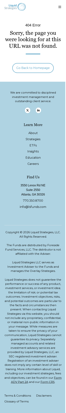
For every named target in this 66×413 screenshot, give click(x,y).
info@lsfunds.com (33, 207)
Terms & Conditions (17, 395)
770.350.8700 (33, 200)
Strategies (33, 139)
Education (33, 157)
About (33, 133)
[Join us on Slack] (38, 110)
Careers (33, 164)
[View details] (27, 110)
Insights (33, 151)
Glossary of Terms (16, 401)
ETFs (33, 145)
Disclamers (44, 395)
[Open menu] (60, 7)
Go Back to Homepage (33, 68)
